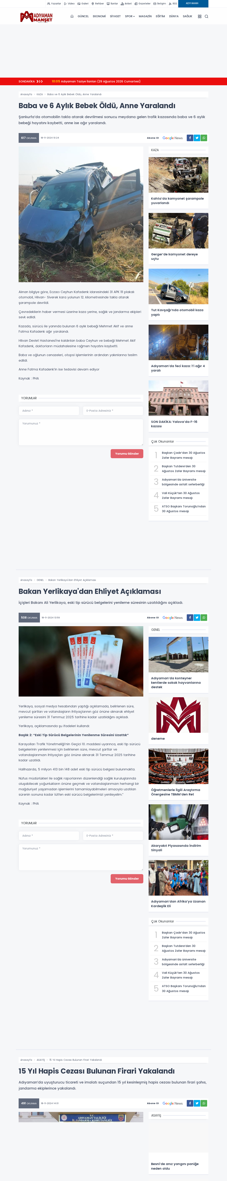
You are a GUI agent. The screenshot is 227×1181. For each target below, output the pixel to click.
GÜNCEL (83, 16)
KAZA (40, 94)
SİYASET (115, 16)
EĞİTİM (160, 16)
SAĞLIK (187, 16)
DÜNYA (174, 16)
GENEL (40, 580)
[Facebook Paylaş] (190, 138)
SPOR (128, 16)
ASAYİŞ (41, 1060)
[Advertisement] (113, 51)
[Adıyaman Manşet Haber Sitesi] (36, 16)
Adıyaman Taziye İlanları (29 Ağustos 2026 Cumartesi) (81, 81)
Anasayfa (26, 94)
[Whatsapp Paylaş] (204, 138)
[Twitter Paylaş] (197, 138)
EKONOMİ (99, 16)
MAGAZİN (145, 16)
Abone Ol (153, 138)
